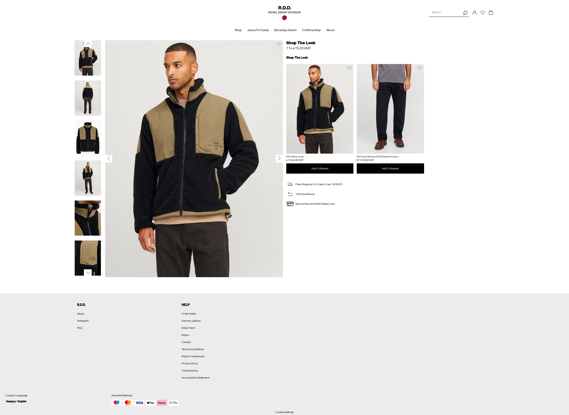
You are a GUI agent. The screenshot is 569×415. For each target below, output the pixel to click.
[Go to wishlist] (483, 14)
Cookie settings (284, 412)
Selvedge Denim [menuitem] (285, 30)
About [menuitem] (330, 30)
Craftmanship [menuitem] (311, 30)
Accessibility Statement (195, 377)
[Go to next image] (88, 273)
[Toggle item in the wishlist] (278, 44)
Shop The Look (301, 42)
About (80, 313)
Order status (189, 313)
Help (186, 305)
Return (185, 335)
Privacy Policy (190, 363)
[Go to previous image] (88, 43)
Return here (188, 327)
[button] (320, 109)
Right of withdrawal (193, 356)
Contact (186, 342)
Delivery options (191, 320)
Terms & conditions (193, 349)
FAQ (79, 327)
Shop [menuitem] (238, 30)
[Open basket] (491, 13)
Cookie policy (190, 370)
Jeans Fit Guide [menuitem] (258, 30)
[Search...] (465, 12)
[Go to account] (474, 13)
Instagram (83, 320)
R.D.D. (81, 305)
